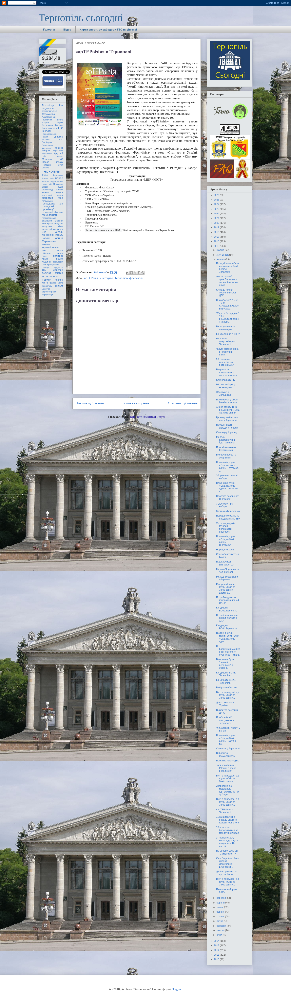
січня (220, 935)
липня (220, 907)
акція (45, 186)
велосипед (47, 189)
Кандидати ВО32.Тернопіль (226, 609)
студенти (58, 267)
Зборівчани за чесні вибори (227, 477)
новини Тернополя (52, 239)
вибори (59, 189)
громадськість (49, 215)
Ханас (59, 178)
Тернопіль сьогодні (81, 17)
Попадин (46, 165)
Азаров (45, 122)
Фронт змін (48, 178)
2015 (217, 246)
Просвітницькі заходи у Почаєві (227, 426)
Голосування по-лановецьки (225, 328)
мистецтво (106, 278)
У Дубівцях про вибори (224, 505)
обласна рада (52, 253)
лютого (221, 930)
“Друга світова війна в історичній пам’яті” (227, 352)
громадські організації (48, 208)
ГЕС (60, 128)
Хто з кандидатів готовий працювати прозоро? (225, 527)
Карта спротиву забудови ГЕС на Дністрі (108, 29)
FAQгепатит (48, 108)
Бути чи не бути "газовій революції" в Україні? (225, 663)
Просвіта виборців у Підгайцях (227, 497)
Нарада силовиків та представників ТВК (228, 517)
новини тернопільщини (50, 246)
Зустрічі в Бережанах (228, 511)
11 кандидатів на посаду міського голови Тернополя (228, 820)
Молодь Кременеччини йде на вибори (226, 440)
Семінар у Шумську (227, 432)
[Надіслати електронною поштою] (128, 273)
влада (45, 192)
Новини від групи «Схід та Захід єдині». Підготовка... (225, 540)
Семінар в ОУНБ (225, 380)
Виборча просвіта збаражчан (226, 456)
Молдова (47, 159)
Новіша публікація (90, 403)
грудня (221, 250)
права (45, 259)
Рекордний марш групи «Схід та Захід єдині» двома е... (225, 588)
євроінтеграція (49, 291)
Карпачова (58, 151)
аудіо (60, 187)
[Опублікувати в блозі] (131, 273)
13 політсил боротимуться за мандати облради (227, 830)
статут (45, 267)
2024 (217, 204)
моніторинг (48, 234)
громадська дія (52, 203)
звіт (51, 229)
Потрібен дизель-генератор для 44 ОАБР (227, 600)
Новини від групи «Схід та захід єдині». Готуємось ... (227, 466)
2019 (217, 227)
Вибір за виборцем (226, 687)
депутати (47, 226)
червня (221, 911)
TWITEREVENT (49, 111)
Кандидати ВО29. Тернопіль (226, 681)
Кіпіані (60, 156)
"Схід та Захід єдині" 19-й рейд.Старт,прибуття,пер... (227, 317)
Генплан (46, 131)
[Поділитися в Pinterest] (143, 273)
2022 (217, 213)
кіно (44, 232)
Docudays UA (52, 105)
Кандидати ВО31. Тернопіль (226, 674)
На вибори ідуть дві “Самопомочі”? (227, 852)
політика (58, 256)
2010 (217, 959)
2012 (217, 950)
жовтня (221, 259)
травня (221, 916)
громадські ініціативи (52, 212)
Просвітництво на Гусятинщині (226, 449)
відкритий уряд (52, 198)
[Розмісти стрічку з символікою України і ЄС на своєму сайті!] (48, 48)
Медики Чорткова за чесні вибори (227, 570)
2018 (217, 232)
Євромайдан (49, 114)
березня (222, 925)
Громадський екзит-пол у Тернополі (227, 419)
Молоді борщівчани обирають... (227, 578)
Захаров (58, 148)
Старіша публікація (183, 403)
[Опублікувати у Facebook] (139, 273)
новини (46, 238)
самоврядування (50, 264)
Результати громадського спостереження (226, 372)
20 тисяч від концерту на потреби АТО (225, 362)
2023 (217, 209)
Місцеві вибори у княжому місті (225, 386)
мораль (59, 235)
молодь (59, 232)
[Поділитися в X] (135, 273)
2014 (217, 941)
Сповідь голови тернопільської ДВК (226, 292)
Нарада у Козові (225, 549)
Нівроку (58, 162)
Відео (67, 29)
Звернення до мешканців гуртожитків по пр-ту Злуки (228, 790)
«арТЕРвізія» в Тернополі (224, 811)
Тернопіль (121, 278)
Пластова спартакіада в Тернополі (225, 341)
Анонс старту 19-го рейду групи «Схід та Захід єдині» (228, 410)
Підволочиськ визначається (225, 563)
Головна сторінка (136, 403)
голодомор (47, 201)
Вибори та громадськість (225, 754)
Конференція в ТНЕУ (228, 334)
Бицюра (59, 125)
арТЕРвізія (91, 278)
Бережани (47, 125)
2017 (217, 236)
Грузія (45, 137)
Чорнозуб (46, 184)
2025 (217, 199)
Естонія (45, 139)
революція (58, 262)
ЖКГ (61, 139)
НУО (60, 159)
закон (45, 229)
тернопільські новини (50, 277)
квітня (220, 921)
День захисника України (225, 704)
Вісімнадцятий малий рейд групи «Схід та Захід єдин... (227, 637)
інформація (47, 294)
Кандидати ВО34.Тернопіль (226, 627)
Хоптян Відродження (52, 181)
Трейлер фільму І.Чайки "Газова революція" (226, 768)
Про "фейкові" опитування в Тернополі (225, 720)
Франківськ (58, 175)
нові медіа (52, 250)
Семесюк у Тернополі (228, 748)
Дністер (58, 136)
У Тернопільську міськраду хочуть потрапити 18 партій (227, 842)
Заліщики (47, 142)
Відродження (49, 128)
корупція (58, 229)
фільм (59, 285)
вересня (221, 898)
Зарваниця (47, 145)
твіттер (59, 273)
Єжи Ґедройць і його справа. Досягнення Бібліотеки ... (227, 862)
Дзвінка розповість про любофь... (226, 873)
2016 (217, 241)
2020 (217, 223)
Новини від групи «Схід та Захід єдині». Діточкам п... (227, 487)
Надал (45, 162)
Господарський (49, 134)
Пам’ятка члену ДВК (227, 760)
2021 (217, 218)
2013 (217, 945)
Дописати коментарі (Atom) (147, 416)
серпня (221, 902)
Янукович (58, 184)
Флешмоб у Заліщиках (223, 393)
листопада (223, 254)
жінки (60, 226)
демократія (47, 223)
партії (45, 256)
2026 (217, 195)
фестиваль (136, 278)
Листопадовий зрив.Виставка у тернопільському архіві (227, 280)
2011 (217, 954)
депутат (58, 223)
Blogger (176, 989)
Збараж (46, 150)
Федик (45, 175)
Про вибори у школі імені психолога (227, 401)
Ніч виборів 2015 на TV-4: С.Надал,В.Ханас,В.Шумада (227, 304)
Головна (49, 29)
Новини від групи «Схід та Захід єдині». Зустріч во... (226, 739)
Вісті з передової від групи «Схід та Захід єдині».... (227, 695)
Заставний (47, 148)
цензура (46, 289)
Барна (60, 122)
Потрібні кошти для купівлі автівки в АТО (227, 618)
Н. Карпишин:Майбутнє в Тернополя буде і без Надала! (228, 650)
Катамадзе (47, 154)
